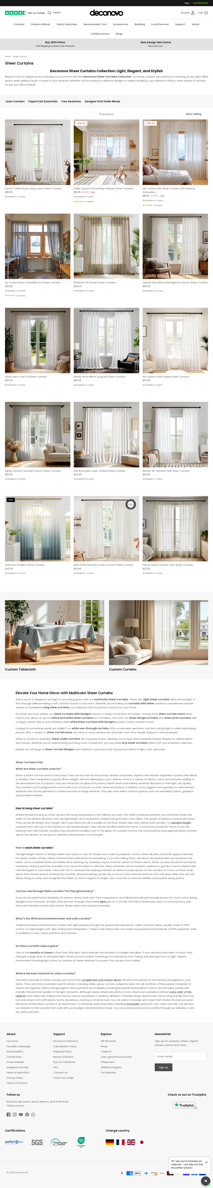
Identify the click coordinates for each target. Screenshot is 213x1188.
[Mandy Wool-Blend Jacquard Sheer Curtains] (106, 340)
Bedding (140, 24)
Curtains (19, 24)
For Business (108, 1072)
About (196, 24)
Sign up (163, 1067)
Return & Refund (63, 1057)
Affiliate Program (111, 1067)
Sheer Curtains (20, 56)
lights (103, 901)
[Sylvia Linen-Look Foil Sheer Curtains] (37, 340)
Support (180, 24)
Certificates (14, 1057)
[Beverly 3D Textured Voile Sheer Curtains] (175, 434)
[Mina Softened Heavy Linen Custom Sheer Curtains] (106, 528)
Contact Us (60, 1072)
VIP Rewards (108, 1041)
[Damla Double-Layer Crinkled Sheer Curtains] (106, 434)
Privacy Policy (15, 1078)
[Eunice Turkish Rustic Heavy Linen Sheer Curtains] (37, 152)
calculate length (181, 822)
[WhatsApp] (33, 1114)
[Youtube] (21, 1114)
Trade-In (106, 1051)
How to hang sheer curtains (34, 808)
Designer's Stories (18, 1067)
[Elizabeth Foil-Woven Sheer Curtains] (106, 246)
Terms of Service (17, 1083)
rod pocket (133, 1004)
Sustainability (200, 2)
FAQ (55, 1067)
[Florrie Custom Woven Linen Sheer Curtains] (175, 528)
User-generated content (116, 1057)
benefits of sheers (41, 952)
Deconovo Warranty (65, 1041)
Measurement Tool (95, 24)
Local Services (160, 24)
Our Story (12, 1041)
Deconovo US (21, 1172)
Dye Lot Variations (64, 1062)
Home (7, 56)
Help (187, 3)
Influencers (107, 1062)
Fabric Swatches (67, 24)
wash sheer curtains (38, 847)
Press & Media (15, 1062)
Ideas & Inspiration (18, 1072)
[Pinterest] (27, 1114)
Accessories (120, 24)
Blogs (119, 33)
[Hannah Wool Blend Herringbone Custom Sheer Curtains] (175, 246)
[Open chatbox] (205, 1181)
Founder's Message (18, 1046)
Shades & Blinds (40, 24)
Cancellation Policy (65, 1046)
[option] (54, 636)
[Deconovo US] (106, 13)
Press (104, 1046)
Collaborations (100, 33)
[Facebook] (8, 1114)
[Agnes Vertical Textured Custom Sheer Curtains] (37, 434)
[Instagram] (15, 1114)
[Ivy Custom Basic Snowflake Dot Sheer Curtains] (37, 246)
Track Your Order (63, 1078)
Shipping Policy (62, 1051)
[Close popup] (205, 1160)
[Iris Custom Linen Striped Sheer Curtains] (175, 340)
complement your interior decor (101, 980)
